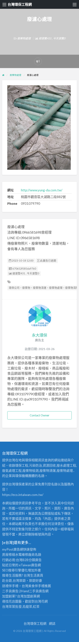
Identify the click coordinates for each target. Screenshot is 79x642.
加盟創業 (30, 596)
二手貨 (34, 591)
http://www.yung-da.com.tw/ (41, 190)
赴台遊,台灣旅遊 (14, 581)
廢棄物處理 (24, 38)
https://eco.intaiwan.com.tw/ (22, 495)
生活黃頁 (36, 575)
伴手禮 (39, 586)
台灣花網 (41, 601)
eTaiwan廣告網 (30, 565)
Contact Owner (39, 415)
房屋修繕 (8, 555)
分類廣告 (35, 560)
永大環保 (39, 335)
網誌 (52, 624)
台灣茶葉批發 (12, 607)
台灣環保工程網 (20, 4)
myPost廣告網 (12, 549)
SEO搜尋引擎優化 (15, 570)
